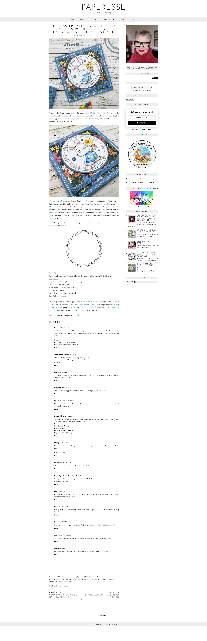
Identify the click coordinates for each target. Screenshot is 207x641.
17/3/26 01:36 (70, 401)
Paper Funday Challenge (61, 426)
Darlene (57, 328)
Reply (56, 348)
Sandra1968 (58, 462)
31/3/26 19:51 (63, 506)
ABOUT (82, 19)
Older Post (102, 595)
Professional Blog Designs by (103, 624)
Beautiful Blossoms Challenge (63, 430)
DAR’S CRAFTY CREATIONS (64, 342)
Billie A (56, 506)
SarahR (56, 522)
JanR (55, 372)
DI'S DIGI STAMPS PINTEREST (143, 182)
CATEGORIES (107, 19)
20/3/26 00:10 (76, 476)
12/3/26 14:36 (64, 328)
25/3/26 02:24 (62, 491)
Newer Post (63, 595)
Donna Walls (58, 416)
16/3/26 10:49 (66, 387)
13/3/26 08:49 (71, 354)
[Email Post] (78, 315)
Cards (56, 318)
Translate (148, 90)
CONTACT (122, 19)
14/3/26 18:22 (62, 372)
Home (73, 19)
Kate (55, 491)
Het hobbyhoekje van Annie (63, 476)
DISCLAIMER (94, 19)
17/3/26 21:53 (67, 416)
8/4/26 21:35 (66, 548)
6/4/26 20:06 (67, 535)
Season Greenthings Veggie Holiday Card (146, 231)
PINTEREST (143, 178)
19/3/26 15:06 (66, 462)
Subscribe (142, 123)
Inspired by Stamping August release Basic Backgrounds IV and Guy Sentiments (147, 218)
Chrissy (56, 443)
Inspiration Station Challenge (63, 433)
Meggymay (57, 387)
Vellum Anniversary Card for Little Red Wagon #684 (146, 254)
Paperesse (104, 8)
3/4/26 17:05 (63, 522)
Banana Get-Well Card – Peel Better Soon (145, 265)
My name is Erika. (59, 401)
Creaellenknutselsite (60, 354)
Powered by (136, 129)
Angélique (57, 548)
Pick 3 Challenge (59, 428)
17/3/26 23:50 (64, 443)
